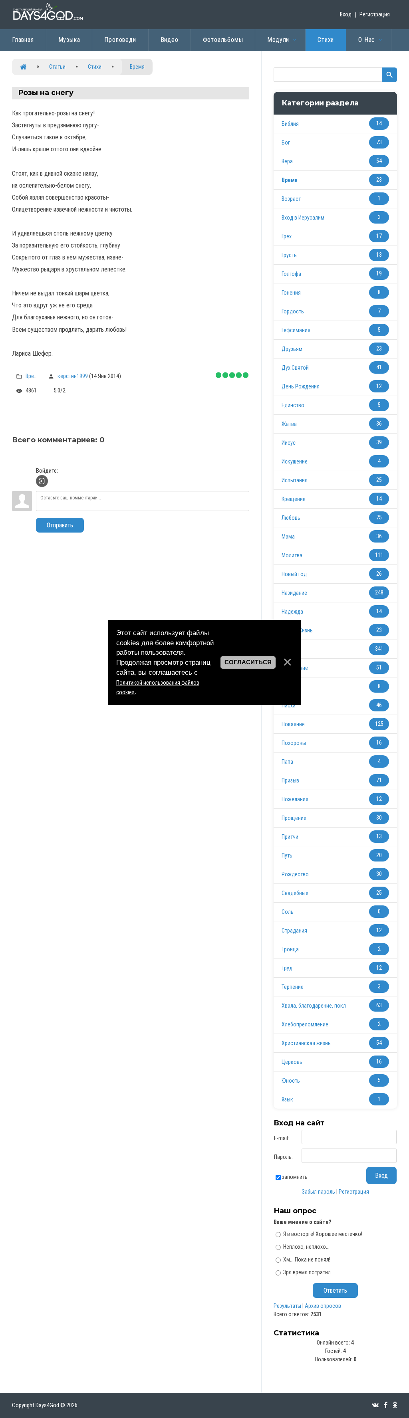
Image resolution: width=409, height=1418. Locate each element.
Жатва (289, 424)
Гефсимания (296, 330)
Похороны (294, 743)
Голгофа (291, 274)
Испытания (295, 480)
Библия (290, 124)
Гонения (291, 292)
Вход (345, 14)
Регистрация (374, 14)
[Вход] (42, 481)
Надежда (292, 611)
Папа (287, 762)
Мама (288, 536)
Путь (287, 855)
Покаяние (293, 724)
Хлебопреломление (305, 1024)
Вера (287, 161)
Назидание (294, 593)
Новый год (294, 574)
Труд (287, 968)
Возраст (291, 199)
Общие (290, 649)
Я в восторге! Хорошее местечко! (322, 1234)
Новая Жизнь (297, 630)
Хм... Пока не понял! (306, 1259)
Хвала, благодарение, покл (314, 1005)
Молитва (292, 555)
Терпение (293, 987)
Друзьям (292, 349)
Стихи (94, 66)
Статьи (57, 66)
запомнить (295, 1177)
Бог (286, 142)
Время (137, 66)
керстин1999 (73, 376)
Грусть (289, 255)
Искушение (295, 461)
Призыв (290, 780)
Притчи (290, 837)
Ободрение (295, 668)
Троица (290, 949)
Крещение (294, 499)
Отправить (60, 525)
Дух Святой (295, 367)
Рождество (295, 874)
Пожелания (295, 799)
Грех (287, 236)
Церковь (292, 1062)
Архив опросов (323, 1306)
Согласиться (248, 662)
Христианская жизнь (306, 1043)
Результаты (287, 1306)
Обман (289, 686)
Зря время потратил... (308, 1272)
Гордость (293, 311)
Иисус (289, 443)
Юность (291, 1080)
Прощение (294, 818)
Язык (287, 1099)
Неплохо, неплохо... (306, 1247)
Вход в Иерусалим (303, 217)
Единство (293, 405)
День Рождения (301, 386)
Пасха (289, 705)
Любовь (291, 518)
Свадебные (295, 893)
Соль (288, 912)
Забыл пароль (318, 1191)
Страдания (294, 930)
